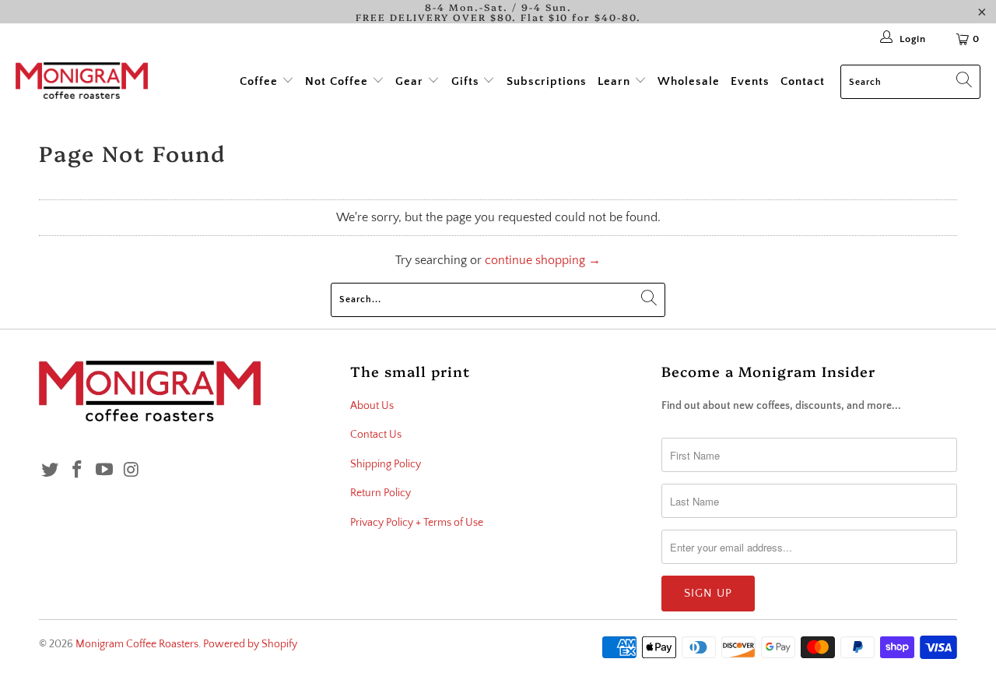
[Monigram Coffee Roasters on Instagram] (131, 470)
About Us (372, 406)
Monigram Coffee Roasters (136, 644)
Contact (802, 81)
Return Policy (380, 493)
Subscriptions (547, 81)
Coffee (261, 81)
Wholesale (689, 81)
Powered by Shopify (250, 644)
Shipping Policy (385, 464)
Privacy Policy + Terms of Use (416, 522)
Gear (411, 81)
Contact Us (376, 434)
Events (750, 81)
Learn (616, 81)
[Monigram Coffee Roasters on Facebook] (77, 470)
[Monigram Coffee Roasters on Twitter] (50, 470)
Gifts (465, 81)
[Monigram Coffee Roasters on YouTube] (104, 470)
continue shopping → (543, 260)
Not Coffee (338, 81)
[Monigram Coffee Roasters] (82, 82)
